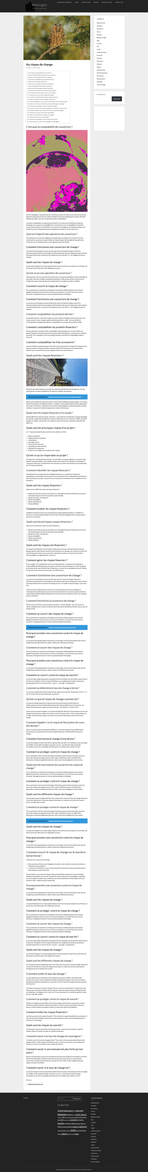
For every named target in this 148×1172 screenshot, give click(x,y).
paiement (83, 1126)
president (68, 1130)
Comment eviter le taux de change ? (39, 117)
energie (73, 1120)
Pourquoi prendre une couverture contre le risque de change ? (46, 110)
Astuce (99, 32)
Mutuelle (99, 64)
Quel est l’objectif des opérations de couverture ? (42, 75)
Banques (96, 2)
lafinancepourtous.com (35, 1084)
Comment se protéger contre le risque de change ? (43, 106)
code (63, 1117)
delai (59, 1120)
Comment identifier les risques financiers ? (40, 86)
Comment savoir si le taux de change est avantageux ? (44, 121)
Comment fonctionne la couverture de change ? (42, 93)
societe (73, 1134)
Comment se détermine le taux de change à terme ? (43, 97)
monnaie (63, 1127)
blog (98, 40)
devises (66, 1120)
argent (61, 1110)
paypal (59, 1130)
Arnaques (99, 26)
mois (59, 1127)
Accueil (25, 1098)
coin (66, 1117)
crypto (81, 1117)
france (68, 1123)
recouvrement (82, 1130)
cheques (59, 1117)
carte (77, 1114)
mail (85, 1123)
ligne (82, 1123)
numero (75, 1127)
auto (74, 1111)
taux (77, 1134)
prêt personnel (86, 2)
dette (62, 1120)
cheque (83, 1114)
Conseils (99, 43)
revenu (59, 1134)
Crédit (77, 2)
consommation (70, 1117)
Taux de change (101, 84)
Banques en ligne (107, 2)
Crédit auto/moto (102, 52)
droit (69, 1120)
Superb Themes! (87, 1169)
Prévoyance (100, 76)
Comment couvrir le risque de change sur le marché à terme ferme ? (48, 108)
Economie (99, 55)
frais (65, 1123)
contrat (76, 1117)
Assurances (100, 29)
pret (73, 1130)
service (69, 1134)
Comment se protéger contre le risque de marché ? (43, 119)
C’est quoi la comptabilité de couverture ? (40, 73)
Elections (99, 58)
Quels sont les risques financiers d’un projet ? (41, 84)
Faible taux (100, 61)
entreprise (80, 1120)
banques (69, 1115)
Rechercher (101, 94)
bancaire (79, 1110)
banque (62, 1114)
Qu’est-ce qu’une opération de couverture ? (40, 77)
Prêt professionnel (102, 73)
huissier (79, 1123)
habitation (74, 1123)
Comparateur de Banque (64, 2)
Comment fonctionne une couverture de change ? (42, 90)
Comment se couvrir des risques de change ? (41, 95)
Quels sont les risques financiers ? (37, 81)
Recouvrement (101, 79)
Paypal (99, 67)
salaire (64, 1134)
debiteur (85, 1117)
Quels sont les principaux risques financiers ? (41, 88)
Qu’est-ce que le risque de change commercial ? (42, 99)
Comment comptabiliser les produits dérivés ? (41, 79)
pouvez (63, 1130)
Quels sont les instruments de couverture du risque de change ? (47, 104)
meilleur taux (119, 2)
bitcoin (73, 1114)
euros (61, 1123)
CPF (98, 46)
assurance (68, 1110)
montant (69, 1127)
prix (77, 1130)
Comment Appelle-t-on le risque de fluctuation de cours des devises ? (48, 101)
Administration (101, 23)
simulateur (100, 81)
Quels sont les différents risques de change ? (41, 115)
